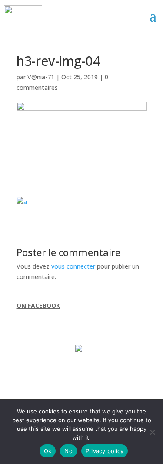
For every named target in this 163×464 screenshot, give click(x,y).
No (68, 450)
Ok (48, 450)
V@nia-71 (40, 77)
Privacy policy (105, 450)
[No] (152, 432)
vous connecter (73, 266)
